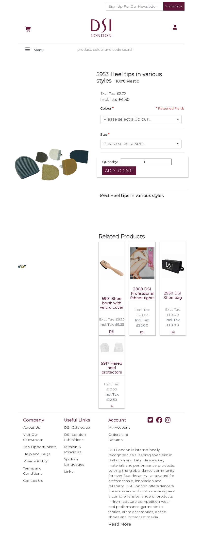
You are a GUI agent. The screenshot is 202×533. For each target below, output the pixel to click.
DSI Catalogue (77, 427)
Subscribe (174, 6)
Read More (120, 524)
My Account (119, 427)
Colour (106, 108)
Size (103, 134)
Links (68, 471)
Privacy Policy (35, 461)
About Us (31, 427)
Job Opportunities (39, 447)
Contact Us (33, 480)
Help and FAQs (36, 454)
